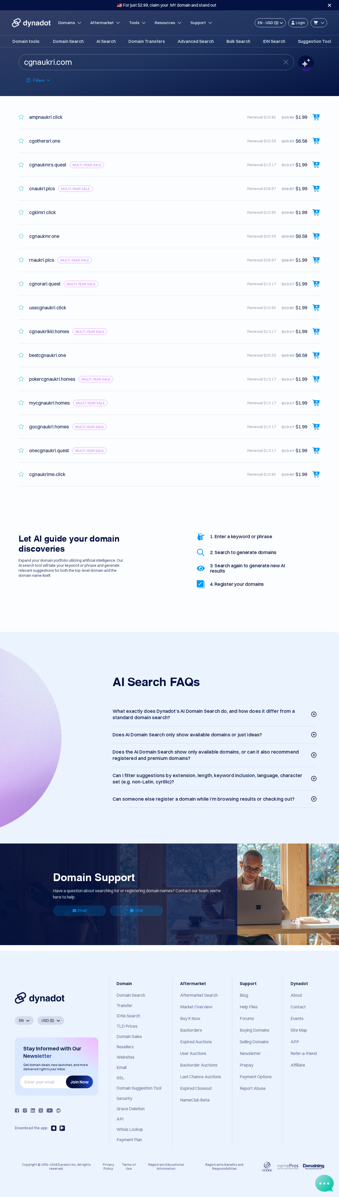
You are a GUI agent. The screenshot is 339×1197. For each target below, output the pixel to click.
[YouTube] (50, 1110)
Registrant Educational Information (166, 1166)
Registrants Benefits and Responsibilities (224, 1166)
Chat (139, 910)
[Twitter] (41, 1110)
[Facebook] (17, 1110)
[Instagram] (25, 1110)
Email (82, 910)
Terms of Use (129, 1166)
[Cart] (319, 22)
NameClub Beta (194, 1100)
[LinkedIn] (33, 1110)
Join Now (79, 1082)
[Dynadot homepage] (31, 22)
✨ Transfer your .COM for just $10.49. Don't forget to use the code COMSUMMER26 (166, 5)
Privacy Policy (108, 1166)
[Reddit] (58, 1110)
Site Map (299, 1030)
